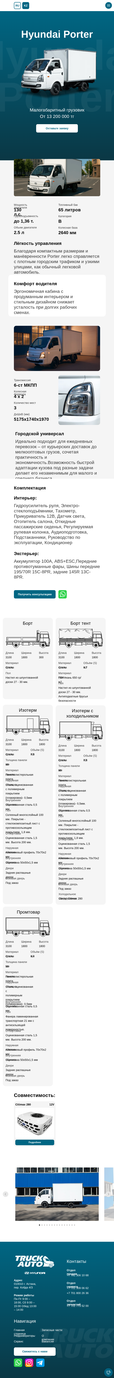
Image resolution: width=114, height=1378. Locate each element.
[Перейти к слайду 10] (62, 1225)
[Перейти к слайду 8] (57, 1225)
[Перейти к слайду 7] (54, 1225)
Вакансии (48, 1341)
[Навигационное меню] (108, 5)
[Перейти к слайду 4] (47, 1225)
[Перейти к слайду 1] (39, 1225)
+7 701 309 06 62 (78, 1288)
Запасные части (52, 1330)
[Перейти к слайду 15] (74, 1225)
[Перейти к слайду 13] (69, 1225)
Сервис (18, 1341)
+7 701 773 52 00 (78, 1305)
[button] (57, 128)
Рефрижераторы (24, 1335)
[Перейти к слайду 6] (52, 1225)
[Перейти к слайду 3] (44, 1225)
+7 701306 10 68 (78, 1275)
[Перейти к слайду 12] (67, 1225)
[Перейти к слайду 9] (59, 1225)
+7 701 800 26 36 (78, 1293)
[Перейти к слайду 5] (49, 1225)
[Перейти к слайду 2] (42, 1225)
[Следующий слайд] (108, 1194)
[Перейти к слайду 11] (64, 1225)
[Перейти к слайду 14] (72, 1225)
